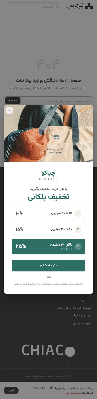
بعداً (48, 277)
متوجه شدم (48, 265)
